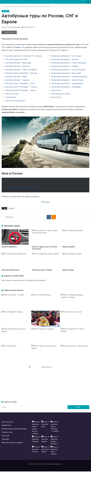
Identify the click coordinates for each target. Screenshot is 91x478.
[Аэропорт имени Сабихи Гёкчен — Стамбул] (36, 428)
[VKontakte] (49, 217)
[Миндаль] (16, 353)
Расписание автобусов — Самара (64, 66)
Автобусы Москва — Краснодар (18, 63)
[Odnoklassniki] (53, 217)
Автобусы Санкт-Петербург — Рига (20, 83)
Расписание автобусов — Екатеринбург (67, 83)
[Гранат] (45, 319)
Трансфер (11, 208)
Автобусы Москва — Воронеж (18, 66)
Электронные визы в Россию (22, 187)
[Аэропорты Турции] (45, 449)
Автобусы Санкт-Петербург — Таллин (21, 87)
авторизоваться (40, 280)
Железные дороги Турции (42, 270)
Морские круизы (68, 247)
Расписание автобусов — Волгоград (66, 73)
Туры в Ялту (56, 97)
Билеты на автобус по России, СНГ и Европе (24, 56)
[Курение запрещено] (15, 236)
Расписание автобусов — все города (66, 56)
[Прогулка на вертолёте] (15, 260)
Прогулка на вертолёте (10, 270)
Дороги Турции (68, 270)
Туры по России (12, 94)
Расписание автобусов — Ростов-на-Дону (68, 70)
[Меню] (88, 2)
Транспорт (14, 6)
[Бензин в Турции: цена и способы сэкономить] (45, 236)
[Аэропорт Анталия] (36, 449)
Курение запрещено (9, 247)
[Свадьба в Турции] (16, 319)
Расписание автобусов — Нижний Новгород (69, 76)
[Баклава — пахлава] (16, 302)
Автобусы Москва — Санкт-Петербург (21, 70)
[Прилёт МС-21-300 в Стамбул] (75, 336)
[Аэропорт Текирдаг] (36, 439)
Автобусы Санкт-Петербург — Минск (21, 90)
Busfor (18, 47)
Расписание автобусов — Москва (64, 59)
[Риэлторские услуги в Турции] (16, 336)
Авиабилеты (6, 425)
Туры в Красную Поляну (61, 94)
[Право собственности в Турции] (45, 353)
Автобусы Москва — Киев (16, 76)
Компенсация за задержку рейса (14, 429)
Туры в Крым (11, 97)
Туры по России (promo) (15, 101)
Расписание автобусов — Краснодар (66, 87)
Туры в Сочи (56, 90)
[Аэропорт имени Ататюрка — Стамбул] (55, 426)
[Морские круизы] (75, 236)
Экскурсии (6, 435)
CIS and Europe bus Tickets (16, 59)
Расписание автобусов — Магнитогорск (67, 80)
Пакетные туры (7, 422)
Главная (6, 6)
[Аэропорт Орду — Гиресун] (55, 450)
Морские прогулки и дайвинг (12, 442)
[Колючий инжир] (45, 302)
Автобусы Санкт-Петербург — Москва (21, 73)
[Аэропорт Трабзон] (45, 439)
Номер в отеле (7, 432)
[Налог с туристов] (75, 319)
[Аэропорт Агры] (45, 424)
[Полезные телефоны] (45, 336)
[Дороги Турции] (75, 260)
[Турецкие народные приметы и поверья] (75, 302)
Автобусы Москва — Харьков (17, 80)
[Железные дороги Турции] (45, 260)
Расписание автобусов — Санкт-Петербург (69, 63)
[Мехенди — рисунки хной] (75, 353)
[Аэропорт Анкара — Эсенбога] (55, 440)
